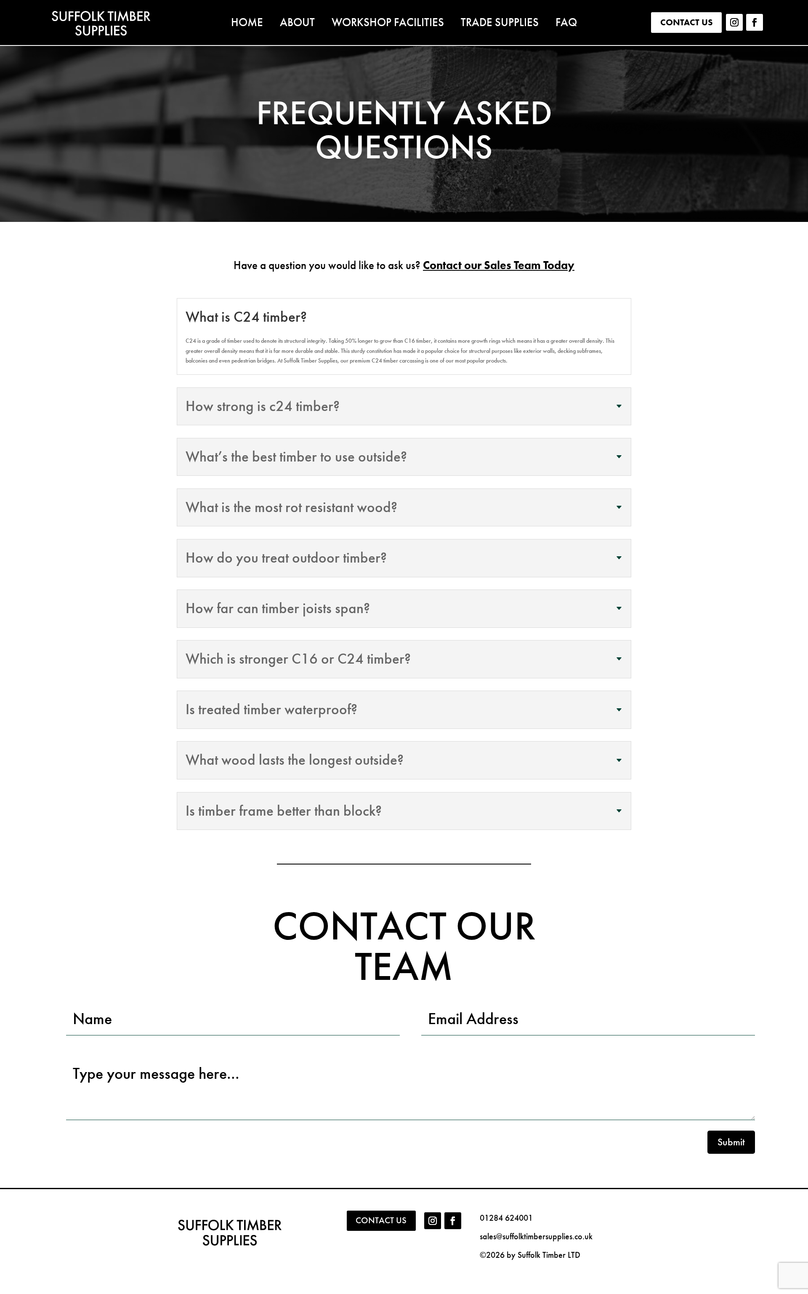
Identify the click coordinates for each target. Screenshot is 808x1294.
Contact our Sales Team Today (498, 265)
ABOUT (297, 24)
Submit (731, 1142)
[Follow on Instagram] (734, 22)
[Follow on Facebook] (754, 22)
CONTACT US (686, 22)
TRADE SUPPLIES (500, 24)
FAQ (566, 24)
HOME (247, 24)
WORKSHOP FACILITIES (388, 24)
